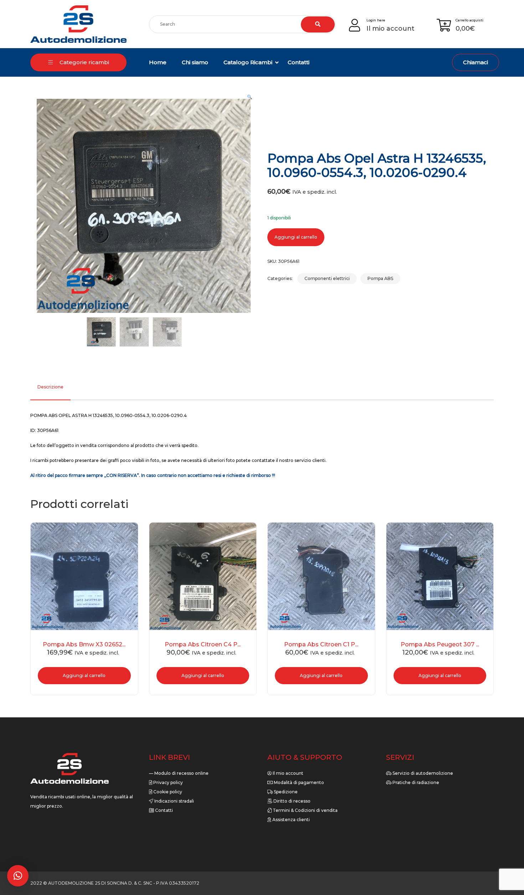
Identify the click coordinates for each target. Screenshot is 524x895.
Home (157, 62)
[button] (249, 97)
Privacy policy (167, 782)
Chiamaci (475, 62)
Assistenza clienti (290, 819)
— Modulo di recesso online (179, 773)
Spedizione (285, 791)
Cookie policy (167, 791)
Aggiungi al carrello (295, 237)
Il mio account (287, 773)
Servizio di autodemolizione (422, 773)
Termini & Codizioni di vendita (305, 810)
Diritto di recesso (291, 801)
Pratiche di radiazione (415, 782)
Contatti (298, 62)
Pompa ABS (380, 278)
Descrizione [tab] (50, 387)
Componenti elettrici (327, 278)
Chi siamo (195, 62)
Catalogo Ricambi (248, 62)
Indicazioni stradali (173, 801)
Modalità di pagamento (298, 782)
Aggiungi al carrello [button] (84, 675)
